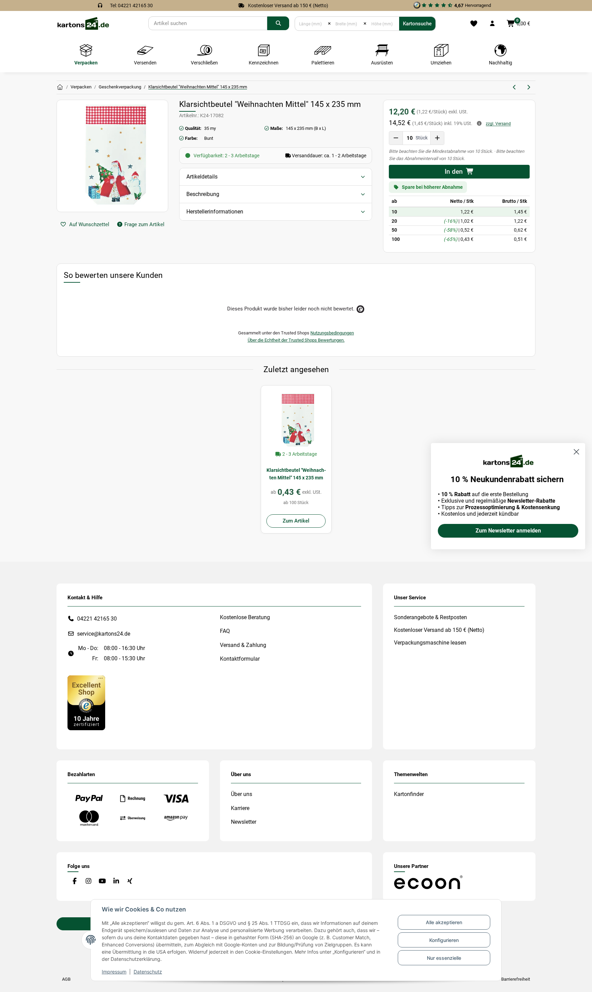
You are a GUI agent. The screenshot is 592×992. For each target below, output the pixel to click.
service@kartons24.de (103, 633)
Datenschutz (148, 972)
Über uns (241, 794)
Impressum (114, 972)
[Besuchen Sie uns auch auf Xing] (130, 881)
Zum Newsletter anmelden (508, 530)
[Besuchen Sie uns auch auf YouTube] (102, 881)
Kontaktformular (240, 659)
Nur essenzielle (444, 958)
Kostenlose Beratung (245, 617)
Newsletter (243, 822)
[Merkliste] (473, 23)
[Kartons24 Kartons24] (60, 87)
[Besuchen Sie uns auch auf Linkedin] (116, 881)
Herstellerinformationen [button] (214, 211)
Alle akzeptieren (444, 922)
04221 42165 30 (97, 618)
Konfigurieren (444, 940)
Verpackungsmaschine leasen (430, 642)
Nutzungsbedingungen (332, 332)
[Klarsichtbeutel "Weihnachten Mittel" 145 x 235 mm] (296, 420)
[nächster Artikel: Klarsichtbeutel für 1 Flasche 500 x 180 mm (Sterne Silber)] (528, 87)
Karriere (240, 808)
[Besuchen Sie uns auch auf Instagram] (88, 881)
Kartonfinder (409, 794)
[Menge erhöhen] (437, 138)
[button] (492, 23)
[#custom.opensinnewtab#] (86, 702)
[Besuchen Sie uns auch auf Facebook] (74, 881)
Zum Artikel (296, 521)
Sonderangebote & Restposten (430, 617)
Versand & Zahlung (243, 645)
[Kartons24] (83, 23)
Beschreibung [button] (202, 194)
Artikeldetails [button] (202, 176)
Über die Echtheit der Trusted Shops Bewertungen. (296, 340)
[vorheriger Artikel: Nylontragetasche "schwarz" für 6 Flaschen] (515, 87)
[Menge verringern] (396, 138)
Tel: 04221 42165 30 (131, 5)
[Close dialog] (576, 452)
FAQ (225, 631)
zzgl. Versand (498, 123)
